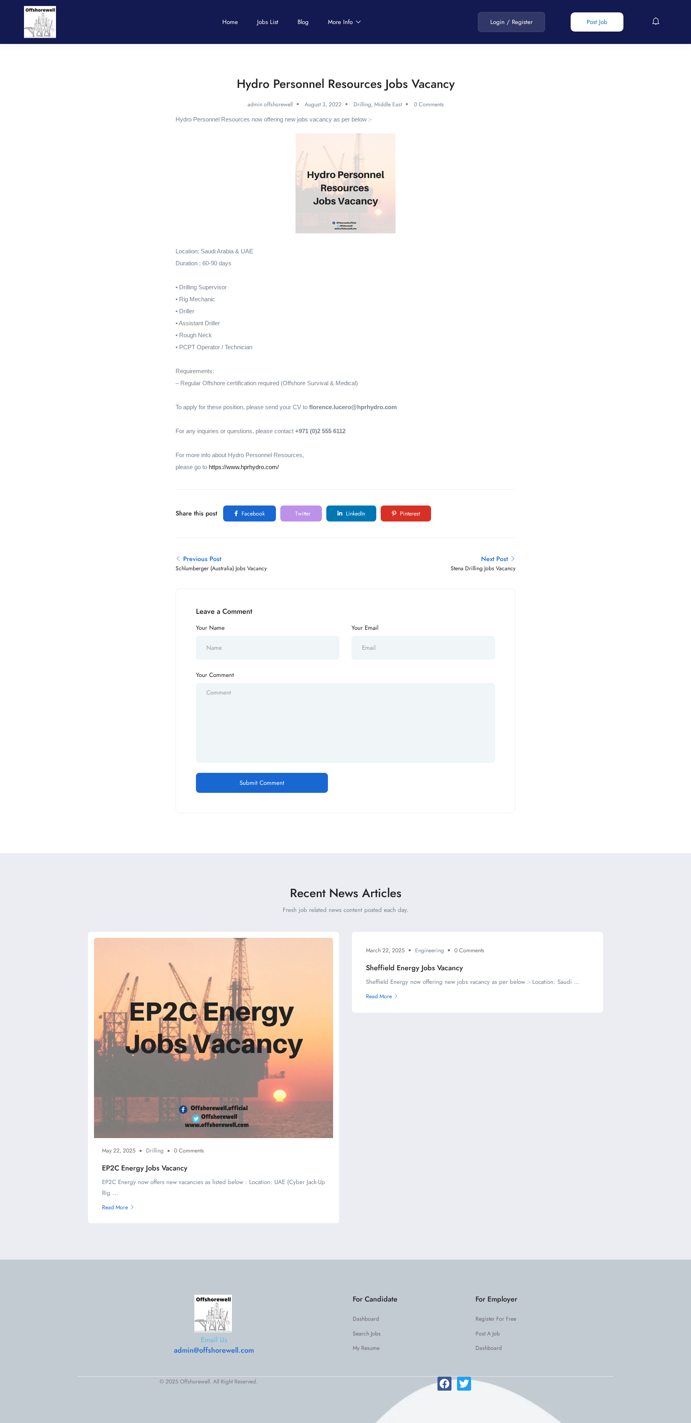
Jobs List (267, 22)
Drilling (362, 104)
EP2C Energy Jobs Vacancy (145, 1168)
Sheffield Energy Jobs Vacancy (414, 968)
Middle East (388, 104)
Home (230, 22)
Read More (115, 1207)
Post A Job (487, 1333)
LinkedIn (354, 513)
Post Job (597, 22)
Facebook (252, 513)
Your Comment (215, 675)
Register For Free (495, 1319)
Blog (303, 22)
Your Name (210, 627)
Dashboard (366, 1319)
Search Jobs (367, 1333)
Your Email (364, 627)
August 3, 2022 (323, 104)
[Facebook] (444, 1384)
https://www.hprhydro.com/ (244, 467)
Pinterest (409, 513)
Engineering (429, 950)
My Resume (366, 1348)
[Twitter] (464, 1384)
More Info (341, 22)
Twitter (302, 513)
